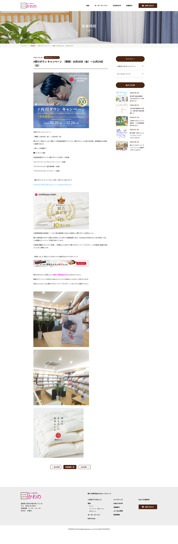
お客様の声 (117, 5)
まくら (91, 506)
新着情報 (33, 46)
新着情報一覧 (69, 467)
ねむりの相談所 (144, 499)
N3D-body (91, 518)
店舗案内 (129, 5)
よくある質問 (118, 511)
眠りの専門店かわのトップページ (99, 493)
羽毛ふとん (92, 511)
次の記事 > (85, 467)
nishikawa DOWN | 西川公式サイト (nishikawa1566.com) (52, 184)
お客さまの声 (118, 503)
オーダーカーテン (101, 5)
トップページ (24, 46)
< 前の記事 (56, 467)
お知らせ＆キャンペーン (126, 66)
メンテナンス (118, 499)
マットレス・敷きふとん (96, 509)
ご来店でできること (95, 499)
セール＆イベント (124, 74)
